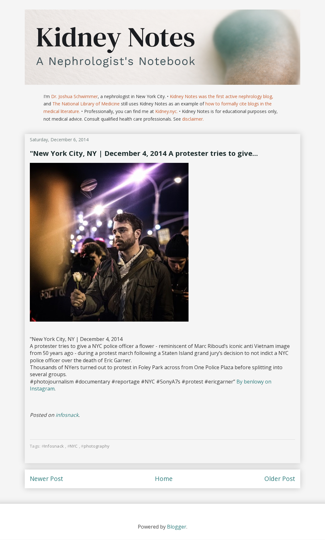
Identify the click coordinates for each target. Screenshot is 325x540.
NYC (74, 446)
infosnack (67, 414)
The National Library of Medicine (86, 104)
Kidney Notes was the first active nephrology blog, (221, 96)
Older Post (279, 478)
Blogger (176, 526)
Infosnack (54, 446)
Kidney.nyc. (166, 111)
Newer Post (46, 478)
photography (96, 446)
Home (164, 478)
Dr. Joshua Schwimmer (74, 96)
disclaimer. (193, 119)
